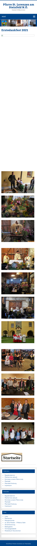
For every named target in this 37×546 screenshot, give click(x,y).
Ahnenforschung (10, 524)
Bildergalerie (8, 527)
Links (6, 516)
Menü (4, 16)
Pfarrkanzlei (8, 518)
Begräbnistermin (10, 475)
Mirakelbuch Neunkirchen (13, 531)
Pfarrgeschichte (9, 520)
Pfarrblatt (7, 481)
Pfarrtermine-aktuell (11, 477)
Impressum (8, 485)
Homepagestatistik (10, 529)
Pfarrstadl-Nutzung (10, 483)
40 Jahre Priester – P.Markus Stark (15, 522)
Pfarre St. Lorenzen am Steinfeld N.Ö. (18, 6)
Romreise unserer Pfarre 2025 (14, 479)
